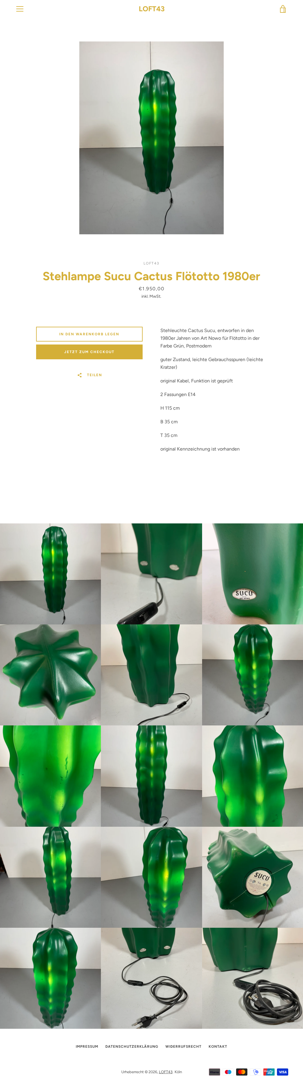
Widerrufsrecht (183, 1046)
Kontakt (218, 1046)
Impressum (87, 1046)
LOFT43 (152, 9)
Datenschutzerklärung (131, 1046)
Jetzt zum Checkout (89, 352)
